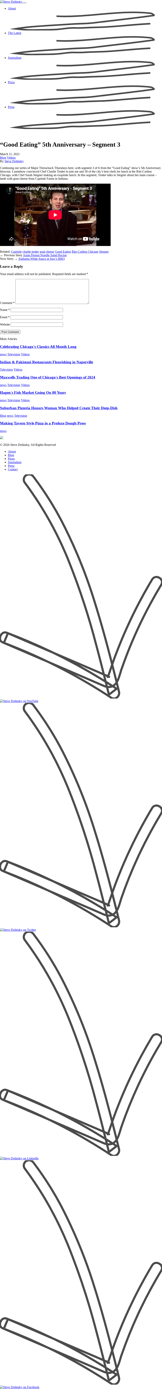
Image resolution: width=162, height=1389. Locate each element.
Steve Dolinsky (14, 161)
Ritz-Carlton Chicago (85, 251)
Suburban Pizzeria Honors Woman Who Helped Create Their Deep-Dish (59, 408)
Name (5, 309)
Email (5, 317)
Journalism (14, 462)
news (3, 354)
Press (11, 465)
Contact (13, 469)
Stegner (104, 251)
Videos (11, 157)
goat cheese (47, 251)
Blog (3, 157)
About (12, 451)
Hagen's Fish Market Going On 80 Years (33, 392)
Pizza (11, 458)
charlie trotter (31, 251)
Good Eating (63, 251)
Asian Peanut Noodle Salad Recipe (45, 255)
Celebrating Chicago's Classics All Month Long (38, 347)
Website (5, 324)
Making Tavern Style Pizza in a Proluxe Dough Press (43, 423)
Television (13, 354)
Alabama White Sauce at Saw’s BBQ (41, 258)
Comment (7, 303)
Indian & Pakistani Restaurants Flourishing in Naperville (46, 362)
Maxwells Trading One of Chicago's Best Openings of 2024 (47, 377)
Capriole (16, 251)
